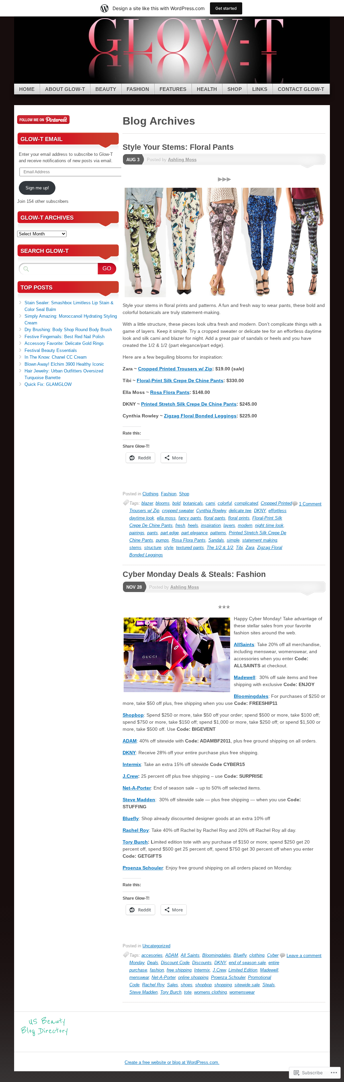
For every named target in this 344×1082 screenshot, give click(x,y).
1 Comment (310, 503)
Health (207, 89)
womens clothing (210, 992)
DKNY (260, 510)
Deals (152, 962)
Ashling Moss (182, 159)
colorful (225, 503)
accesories (152, 955)
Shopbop (133, 715)
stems (135, 547)
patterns (218, 532)
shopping (223, 984)
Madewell (244, 677)
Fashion (138, 89)
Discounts (202, 962)
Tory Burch (135, 842)
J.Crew (130, 776)
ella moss (166, 518)
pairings (136, 532)
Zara (250, 547)
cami (210, 503)
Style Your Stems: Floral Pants (178, 147)
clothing (256, 955)
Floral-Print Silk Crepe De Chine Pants (180, 380)
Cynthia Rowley (211, 510)
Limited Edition (242, 970)
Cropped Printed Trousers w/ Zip (175, 368)
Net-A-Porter (137, 788)
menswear (139, 977)
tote (187, 992)
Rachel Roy (136, 830)
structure (152, 547)
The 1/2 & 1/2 (220, 547)
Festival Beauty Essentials (51, 350)
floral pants (214, 518)
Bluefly (131, 818)
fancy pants (189, 518)
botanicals (193, 503)
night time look (269, 525)
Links (259, 89)
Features (173, 89)
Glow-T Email (41, 139)
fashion (157, 970)
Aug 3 (132, 159)
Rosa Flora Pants (169, 392)
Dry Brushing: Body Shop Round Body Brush (68, 329)
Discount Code (175, 962)
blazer (147, 503)
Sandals (216, 540)
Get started (226, 8)
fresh (180, 525)
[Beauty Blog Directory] (44, 1035)
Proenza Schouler (143, 867)
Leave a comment (304, 955)
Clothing (150, 493)
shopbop (203, 984)
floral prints (239, 518)
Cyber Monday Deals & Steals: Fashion (194, 574)
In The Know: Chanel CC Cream (56, 357)
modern (245, 525)
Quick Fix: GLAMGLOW (48, 384)
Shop (234, 89)
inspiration (211, 525)
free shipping (179, 970)
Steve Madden (139, 799)
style (168, 547)
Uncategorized (156, 945)
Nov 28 (134, 587)
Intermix (132, 764)
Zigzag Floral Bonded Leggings (200, 415)
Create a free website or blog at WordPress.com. (172, 1062)
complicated (246, 503)
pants (152, 532)
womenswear (242, 992)
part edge (170, 532)
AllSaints (244, 644)
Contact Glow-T (301, 89)
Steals (268, 984)
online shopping (193, 977)
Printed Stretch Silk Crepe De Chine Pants (188, 404)
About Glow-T (65, 89)
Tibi (239, 547)
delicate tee (240, 510)
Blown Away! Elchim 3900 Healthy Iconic (64, 364)
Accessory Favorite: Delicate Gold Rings (64, 343)
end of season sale (247, 962)
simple (233, 540)
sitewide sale (247, 984)
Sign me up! (37, 187)
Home (27, 89)
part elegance (194, 532)
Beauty (105, 89)
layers (229, 525)
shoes (186, 984)
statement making (259, 540)
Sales (172, 984)
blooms (163, 503)
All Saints (190, 955)
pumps (162, 540)
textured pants (190, 547)
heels (193, 525)
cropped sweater (178, 510)
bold (176, 503)
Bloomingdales (251, 696)
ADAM (130, 740)
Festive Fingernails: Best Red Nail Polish (64, 336)
